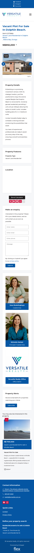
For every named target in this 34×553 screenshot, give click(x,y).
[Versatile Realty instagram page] (7, 502)
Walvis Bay (7, 39)
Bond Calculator (17, 197)
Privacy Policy (7, 515)
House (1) (6, 530)
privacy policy (14, 261)
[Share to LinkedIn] (17, 201)
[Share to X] (10, 201)
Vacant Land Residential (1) (11, 533)
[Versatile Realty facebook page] (4, 502)
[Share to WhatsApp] (20, 201)
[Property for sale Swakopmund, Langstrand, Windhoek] (11, 14)
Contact (5, 512)
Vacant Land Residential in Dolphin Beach (15, 36)
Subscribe (11, 405)
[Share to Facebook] (13, 201)
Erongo (14, 39)
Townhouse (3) (15, 530)
